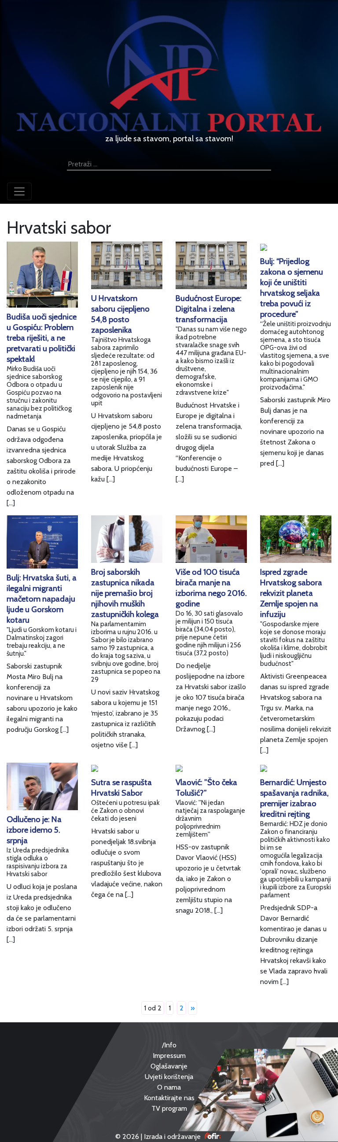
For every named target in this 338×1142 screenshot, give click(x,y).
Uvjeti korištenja (169, 1076)
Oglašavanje (169, 1066)
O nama (169, 1087)
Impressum (169, 1055)
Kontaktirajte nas (169, 1098)
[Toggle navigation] (19, 191)
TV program (169, 1108)
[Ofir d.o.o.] (212, 1136)
